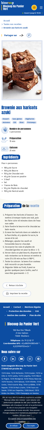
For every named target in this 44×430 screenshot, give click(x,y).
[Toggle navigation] (41, 8)
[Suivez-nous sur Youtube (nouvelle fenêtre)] (21, 359)
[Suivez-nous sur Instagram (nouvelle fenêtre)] (30, 359)
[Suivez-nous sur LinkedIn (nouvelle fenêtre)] (13, 359)
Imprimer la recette (19, 293)
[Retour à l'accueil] (7, 3)
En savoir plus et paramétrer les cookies (22, 420)
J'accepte (31, 426)
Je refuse (14, 426)
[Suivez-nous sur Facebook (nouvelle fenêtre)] (4, 359)
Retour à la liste (16, 285)
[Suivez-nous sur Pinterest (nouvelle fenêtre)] (38, 359)
